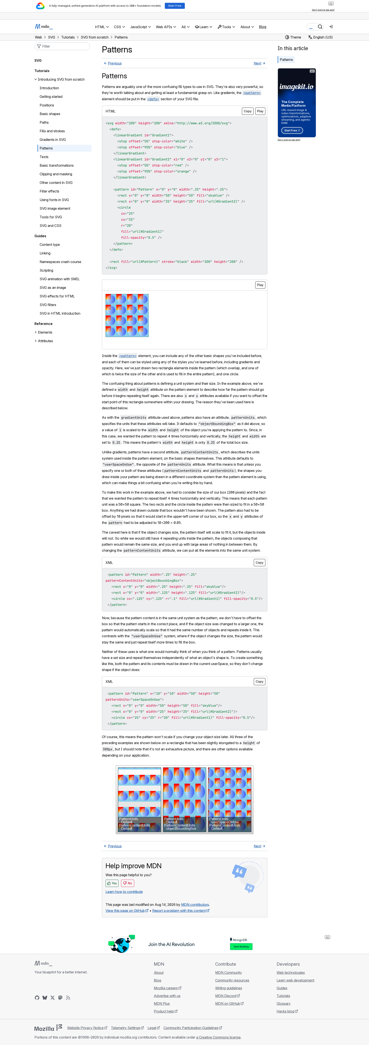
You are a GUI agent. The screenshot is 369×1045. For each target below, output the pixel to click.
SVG (38, 60)
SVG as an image (53, 287)
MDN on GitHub (227, 1003)
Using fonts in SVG (54, 200)
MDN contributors (195, 904)
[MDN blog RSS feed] (68, 997)
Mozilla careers (166, 988)
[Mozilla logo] (48, 1027)
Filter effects (49, 191)
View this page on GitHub (125, 910)
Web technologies (291, 972)
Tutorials (42, 71)
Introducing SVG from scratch (61, 79)
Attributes (45, 341)
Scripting (46, 270)
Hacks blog (285, 1011)
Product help (164, 1011)
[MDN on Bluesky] (44, 997)
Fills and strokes (52, 131)
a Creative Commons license (218, 1037)
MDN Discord (225, 996)
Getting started (51, 96)
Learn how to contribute (124, 892)
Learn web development (295, 980)
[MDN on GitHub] (37, 997)
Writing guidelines (228, 988)
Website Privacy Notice (85, 1028)
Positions (47, 105)
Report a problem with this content (179, 910)
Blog (262, 27)
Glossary (284, 1003)
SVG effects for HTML (57, 296)
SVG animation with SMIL (60, 279)
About (158, 972)
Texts (44, 157)
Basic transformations (57, 165)
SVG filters (48, 305)
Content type (50, 244)
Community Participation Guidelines (190, 1028)
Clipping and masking (56, 174)
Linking (45, 253)
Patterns (286, 59)
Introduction (49, 88)
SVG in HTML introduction (60, 313)
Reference (43, 324)
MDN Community (228, 972)
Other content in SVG (56, 182)
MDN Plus (162, 1003)
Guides (40, 236)
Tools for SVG (51, 217)
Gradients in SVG (53, 139)
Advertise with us (167, 996)
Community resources (232, 980)
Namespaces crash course (60, 262)
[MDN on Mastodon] (60, 997)
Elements (45, 332)
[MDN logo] (43, 963)
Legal (152, 1028)
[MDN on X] (52, 997)
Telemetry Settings (125, 1028)
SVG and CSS (50, 225)
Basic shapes (50, 114)
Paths (44, 122)
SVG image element (55, 208)
